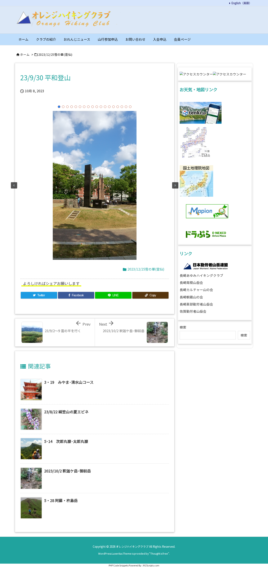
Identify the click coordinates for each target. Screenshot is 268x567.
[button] (59, 106)
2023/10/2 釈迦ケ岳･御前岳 (67, 470)
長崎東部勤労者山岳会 (196, 304)
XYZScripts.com (151, 565)
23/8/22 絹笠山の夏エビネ (66, 411)
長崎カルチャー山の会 (196, 289)
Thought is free (159, 553)
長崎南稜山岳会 (191, 282)
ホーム (25, 54)
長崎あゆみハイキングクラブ (201, 275)
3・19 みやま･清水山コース (69, 382)
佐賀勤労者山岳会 (193, 311)
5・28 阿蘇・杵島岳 (61, 500)
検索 (183, 327)
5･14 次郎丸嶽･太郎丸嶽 (66, 441)
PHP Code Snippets (118, 565)
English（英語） (241, 3)
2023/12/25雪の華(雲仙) (55, 54)
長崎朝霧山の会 (191, 297)
